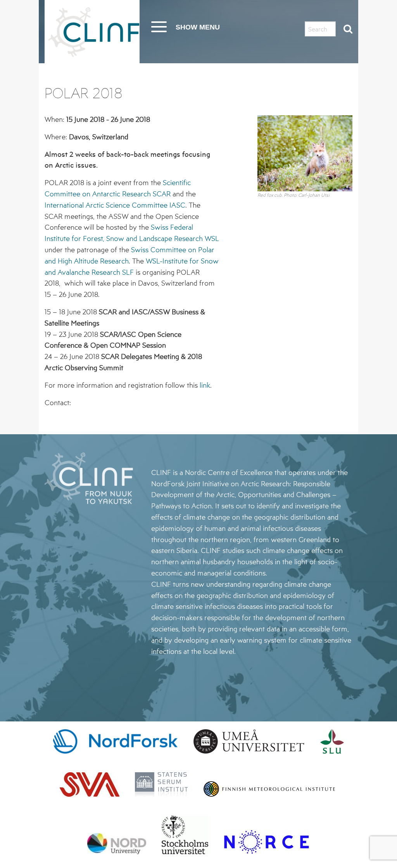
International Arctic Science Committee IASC (115, 205)
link (205, 385)
